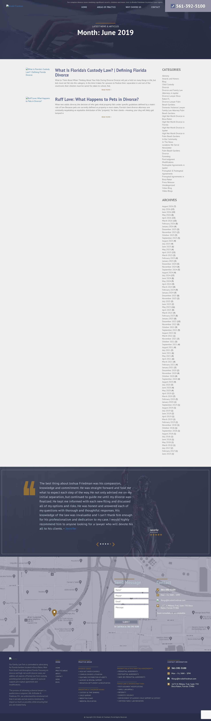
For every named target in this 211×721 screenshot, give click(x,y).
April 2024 (166, 284)
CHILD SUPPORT (85, 695)
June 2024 (166, 278)
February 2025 (168, 258)
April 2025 (166, 252)
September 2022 (169, 330)
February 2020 (168, 399)
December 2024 (169, 264)
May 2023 (166, 307)
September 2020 (169, 379)
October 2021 (168, 341)
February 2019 (168, 422)
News (58, 679)
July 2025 (166, 243)
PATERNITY (122, 692)
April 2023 (166, 310)
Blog (164, 81)
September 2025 (169, 238)
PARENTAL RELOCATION (88, 701)
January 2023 (168, 318)
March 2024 (167, 287)
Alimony (165, 76)
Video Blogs (167, 191)
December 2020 (169, 370)
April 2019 (166, 416)
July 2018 (166, 436)
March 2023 (167, 313)
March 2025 (167, 255)
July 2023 (166, 301)
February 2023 (168, 315)
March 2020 (167, 396)
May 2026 (166, 215)
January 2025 (168, 261)
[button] (100, 543)
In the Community (169, 139)
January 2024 (168, 292)
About (58, 674)
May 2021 (166, 356)
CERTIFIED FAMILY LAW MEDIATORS (131, 701)
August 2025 (167, 241)
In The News (167, 142)
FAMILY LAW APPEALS (125, 689)
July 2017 (166, 448)
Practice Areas (61, 671)
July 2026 (166, 209)
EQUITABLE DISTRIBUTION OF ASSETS (93, 677)
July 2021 (166, 350)
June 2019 (166, 413)
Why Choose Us (133, 7)
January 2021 (168, 367)
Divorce (165, 87)
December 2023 (169, 295)
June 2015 (166, 454)
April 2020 (166, 393)
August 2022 (167, 333)
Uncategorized (168, 185)
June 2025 (166, 246)
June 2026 (166, 212)
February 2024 (168, 289)
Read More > (110, 90)
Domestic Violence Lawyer (173, 107)
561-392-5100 (190, 6)
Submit (126, 622)
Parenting (166, 156)
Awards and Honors (170, 78)
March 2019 (167, 419)
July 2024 (166, 275)
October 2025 (168, 235)
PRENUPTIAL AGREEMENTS (128, 671)
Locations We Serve (170, 145)
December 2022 (169, 321)
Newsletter (167, 147)
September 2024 (169, 269)
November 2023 (169, 298)
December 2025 (169, 229)
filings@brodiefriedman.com (173, 600)
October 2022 (168, 327)
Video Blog (167, 188)
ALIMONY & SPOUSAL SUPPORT (91, 680)
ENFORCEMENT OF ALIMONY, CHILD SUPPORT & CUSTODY (139, 698)
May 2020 (166, 390)
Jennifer (71, 528)
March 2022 (167, 336)
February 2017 (168, 451)
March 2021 (167, 361)
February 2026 (168, 223)
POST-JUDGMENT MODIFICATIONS (130, 687)
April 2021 (166, 359)
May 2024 (166, 281)
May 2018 (166, 442)
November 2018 (169, 425)
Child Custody (168, 84)
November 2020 (169, 373)
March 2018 (167, 445)
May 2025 (166, 249)
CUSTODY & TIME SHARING (89, 693)
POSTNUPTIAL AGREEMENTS (128, 674)
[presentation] (97, 544)
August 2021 (167, 347)
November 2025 (169, 232)
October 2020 (168, 376)
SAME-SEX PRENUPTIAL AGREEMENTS (131, 677)
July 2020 (166, 384)
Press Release (168, 182)
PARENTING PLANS (86, 698)
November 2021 (169, 338)
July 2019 (166, 410)
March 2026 (167, 220)
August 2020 (167, 382)
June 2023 (166, 304)
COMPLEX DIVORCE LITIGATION (91, 674)
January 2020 (168, 402)
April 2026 (166, 218)
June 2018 (166, 439)
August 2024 (167, 272)
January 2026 (168, 226)
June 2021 (166, 353)
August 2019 (167, 407)
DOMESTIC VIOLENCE (126, 695)
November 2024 (169, 266)
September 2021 (169, 344)
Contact (155, 7)
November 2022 (169, 324)
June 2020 (166, 387)
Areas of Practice (106, 7)
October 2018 (168, 428)
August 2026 (167, 206)
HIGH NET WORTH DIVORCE (90, 671)
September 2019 (169, 405)
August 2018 (167, 433)
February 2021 (168, 364)
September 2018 (169, 430)
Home (84, 7)
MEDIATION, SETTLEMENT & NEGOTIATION (95, 683)
